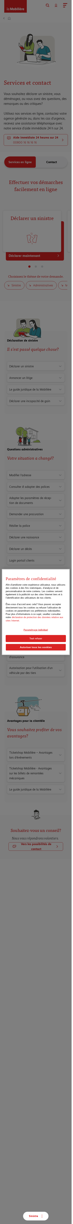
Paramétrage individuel (36, 629)
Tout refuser (35, 638)
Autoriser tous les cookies (36, 647)
